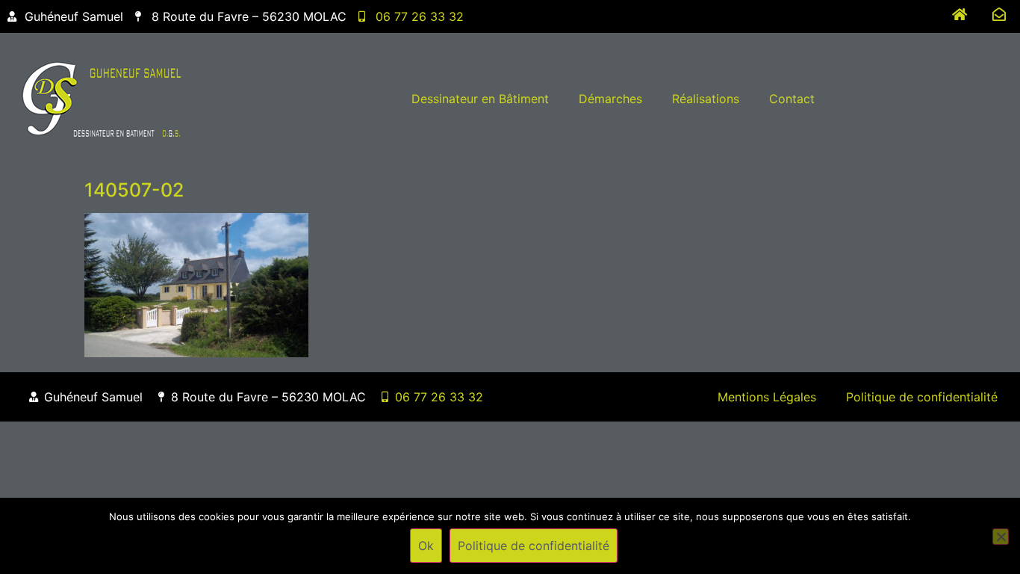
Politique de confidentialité (922, 396)
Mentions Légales (767, 396)
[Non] (1000, 536)
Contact (792, 98)
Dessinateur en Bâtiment (480, 98)
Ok (426, 545)
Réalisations (705, 98)
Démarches (610, 98)
